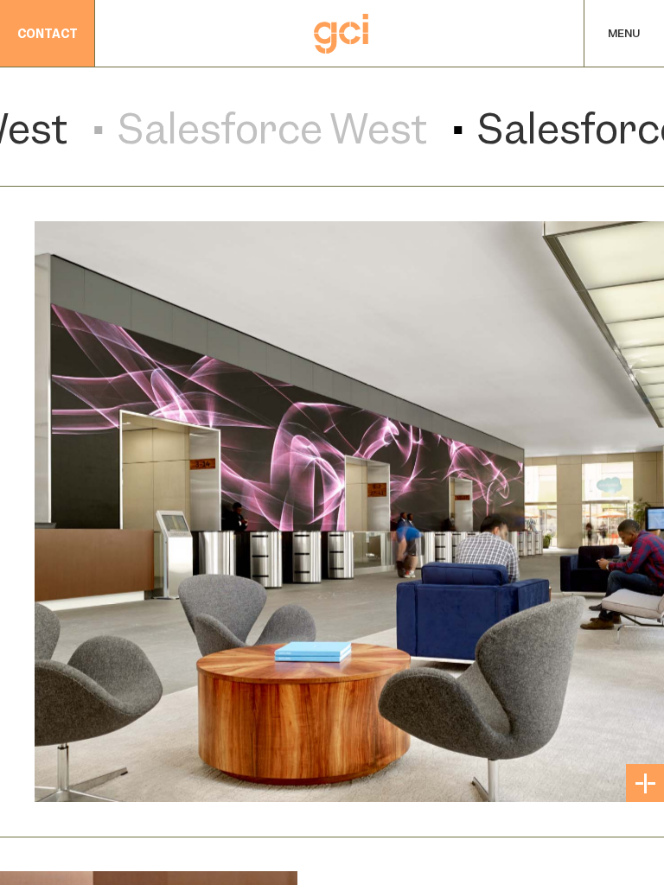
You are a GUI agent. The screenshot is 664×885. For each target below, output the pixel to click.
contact (47, 33)
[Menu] (624, 34)
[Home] (341, 34)
